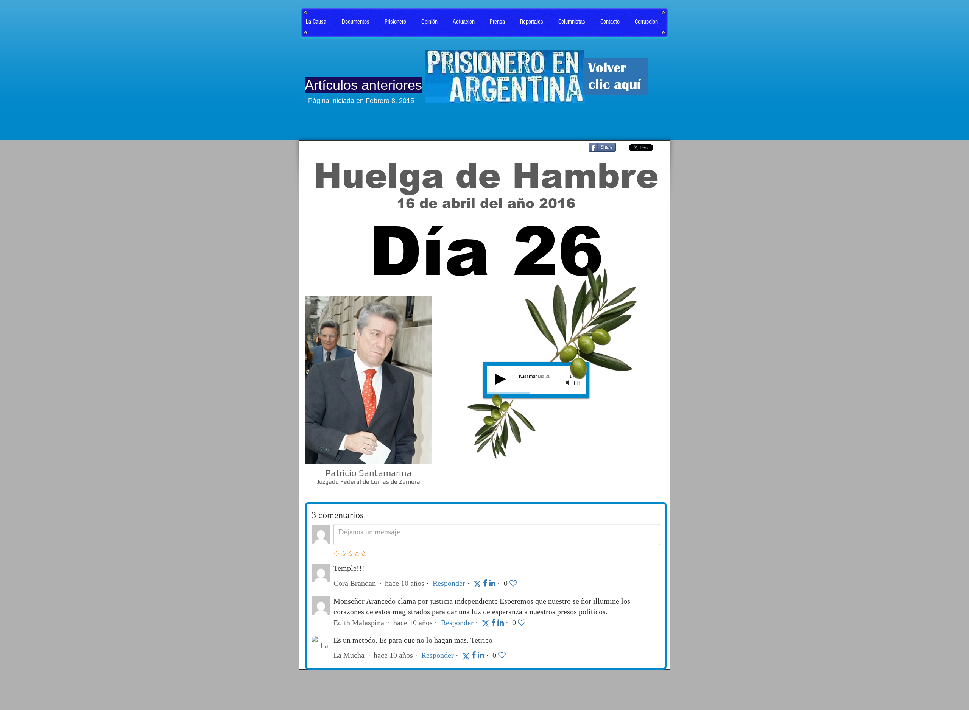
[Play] (500, 379)
